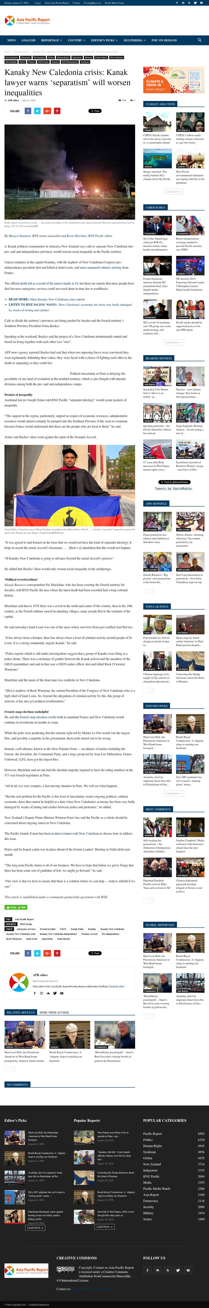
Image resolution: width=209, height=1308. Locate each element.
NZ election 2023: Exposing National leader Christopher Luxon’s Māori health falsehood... (190, 284)
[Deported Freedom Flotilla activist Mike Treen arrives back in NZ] (157, 867)
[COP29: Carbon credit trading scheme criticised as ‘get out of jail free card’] (190, 122)
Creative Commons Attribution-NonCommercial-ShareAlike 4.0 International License (94, 1276)
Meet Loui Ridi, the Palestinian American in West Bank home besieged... (156, 742)
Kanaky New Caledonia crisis (20, 934)
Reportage (50, 40)
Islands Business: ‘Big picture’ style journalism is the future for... (156, 578)
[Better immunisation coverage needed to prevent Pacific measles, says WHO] (190, 225)
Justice (147, 1219)
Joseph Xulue (77, 929)
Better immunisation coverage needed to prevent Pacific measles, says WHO (189, 244)
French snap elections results (38, 717)
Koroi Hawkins (77, 235)
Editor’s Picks (103, 40)
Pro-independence (110, 934)
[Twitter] (195, 2)
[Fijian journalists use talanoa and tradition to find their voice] (157, 521)
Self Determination (70, 61)
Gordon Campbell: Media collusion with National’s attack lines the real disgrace (190, 845)
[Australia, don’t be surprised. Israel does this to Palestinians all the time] (157, 764)
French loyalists (48, 929)
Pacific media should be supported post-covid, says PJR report (189, 326)
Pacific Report (101, 57)
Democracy (25, 57)
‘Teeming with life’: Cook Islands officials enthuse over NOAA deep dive (114, 1155)
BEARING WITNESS (159, 358)
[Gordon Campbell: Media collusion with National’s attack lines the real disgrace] (190, 827)
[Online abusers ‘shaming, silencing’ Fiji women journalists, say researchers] (190, 521)
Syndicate (85, 61)
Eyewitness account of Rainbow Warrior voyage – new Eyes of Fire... (189, 465)
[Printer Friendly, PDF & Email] (15, 907)
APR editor (13, 100)
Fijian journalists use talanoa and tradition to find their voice (156, 538)
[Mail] (183, 2)
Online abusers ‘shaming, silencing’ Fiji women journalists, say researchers (190, 540)
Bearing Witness (184, 457)
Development (39, 57)
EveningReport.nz (92, 2)
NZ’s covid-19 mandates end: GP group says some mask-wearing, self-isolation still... (157, 328)
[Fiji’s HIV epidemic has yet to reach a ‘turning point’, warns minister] (190, 764)
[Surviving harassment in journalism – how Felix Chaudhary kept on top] (190, 561)
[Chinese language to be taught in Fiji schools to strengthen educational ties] (157, 661)
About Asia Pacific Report (57, 2)
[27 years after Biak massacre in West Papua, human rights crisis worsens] (157, 449)
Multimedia (133, 40)
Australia (149, 835)
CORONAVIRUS (155, 207)
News (11, 40)
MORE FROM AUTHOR (54, 1012)
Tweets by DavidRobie (173, 488)
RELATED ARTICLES (21, 1012)
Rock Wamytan (14, 938)
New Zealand (11, 61)
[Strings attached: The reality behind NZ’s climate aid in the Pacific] (157, 158)
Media (147, 1182)
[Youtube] (201, 2)
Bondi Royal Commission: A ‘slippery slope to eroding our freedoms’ (65, 1056)
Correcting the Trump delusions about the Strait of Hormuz (190, 677)
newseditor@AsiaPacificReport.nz (94, 1289)
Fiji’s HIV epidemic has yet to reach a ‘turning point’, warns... (189, 780)
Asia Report (182, 130)
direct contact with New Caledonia (76, 833)
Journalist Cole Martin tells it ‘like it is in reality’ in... (155, 392)
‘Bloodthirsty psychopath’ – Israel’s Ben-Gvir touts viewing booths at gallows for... (156, 1001)
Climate (148, 130)
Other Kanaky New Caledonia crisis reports (47, 299)
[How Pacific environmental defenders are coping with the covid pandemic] (190, 158)
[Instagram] (43, 993)
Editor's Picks (183, 772)
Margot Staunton (20, 235)
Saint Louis (31, 938)
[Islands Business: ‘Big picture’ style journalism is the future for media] (157, 561)
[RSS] (189, 2)
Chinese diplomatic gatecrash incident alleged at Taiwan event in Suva (189, 886)
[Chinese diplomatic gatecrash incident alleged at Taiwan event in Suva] (190, 867)
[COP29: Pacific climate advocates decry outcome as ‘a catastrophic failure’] (157, 122)
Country (75, 40)
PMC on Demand (164, 40)
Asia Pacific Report (24, 919)
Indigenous (77, 57)
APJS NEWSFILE (156, 504)
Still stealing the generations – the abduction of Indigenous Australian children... (156, 845)
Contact (76, 2)
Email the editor (116, 986)
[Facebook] (177, 2)
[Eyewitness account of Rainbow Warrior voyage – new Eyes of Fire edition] (190, 449)
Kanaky (92, 929)
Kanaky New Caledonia (112, 929)
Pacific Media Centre (114, 2)
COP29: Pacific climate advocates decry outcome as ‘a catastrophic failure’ (157, 138)
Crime (147, 632)
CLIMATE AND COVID (160, 104)
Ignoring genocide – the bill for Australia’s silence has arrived (157, 429)
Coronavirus (150, 233)
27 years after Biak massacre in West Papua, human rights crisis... (156, 465)
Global (51, 57)
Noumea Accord (89, 934)
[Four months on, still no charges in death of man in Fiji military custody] (157, 624)
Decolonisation (12, 57)
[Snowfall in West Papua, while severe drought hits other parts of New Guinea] (84, 1217)
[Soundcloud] (49, 993)
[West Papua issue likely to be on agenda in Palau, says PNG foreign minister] (84, 1138)
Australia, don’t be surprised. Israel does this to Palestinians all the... (157, 780)
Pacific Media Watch (156, 1188)
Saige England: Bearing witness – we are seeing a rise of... (189, 429)
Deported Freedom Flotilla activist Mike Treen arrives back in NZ (156, 884)
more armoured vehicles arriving (100, 267)
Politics (31, 61)
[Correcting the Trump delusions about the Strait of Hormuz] (190, 661)
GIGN (63, 929)
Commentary (101, 1046)
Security (55, 61)
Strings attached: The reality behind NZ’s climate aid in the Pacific (156, 175)
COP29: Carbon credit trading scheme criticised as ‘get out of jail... (190, 138)
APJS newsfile (151, 529)
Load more (172, 191)
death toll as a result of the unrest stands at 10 (49, 283)
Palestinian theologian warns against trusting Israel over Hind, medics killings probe (45, 1215)
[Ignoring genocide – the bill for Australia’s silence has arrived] (157, 413)
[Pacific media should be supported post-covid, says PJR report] (190, 309)
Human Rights (63, 57)
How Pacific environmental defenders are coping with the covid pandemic (190, 177)
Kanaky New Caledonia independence (58, 934)
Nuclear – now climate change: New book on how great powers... (188, 392)
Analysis (28, 40)
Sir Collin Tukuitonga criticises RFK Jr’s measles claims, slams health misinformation (155, 244)
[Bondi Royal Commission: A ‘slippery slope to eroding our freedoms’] (69, 1035)
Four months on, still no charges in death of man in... (156, 641)
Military (88, 57)
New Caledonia (116, 57)
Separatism (47, 938)
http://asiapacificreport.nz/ (45, 980)
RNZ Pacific (43, 61)
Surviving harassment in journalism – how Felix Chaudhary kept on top (189, 578)
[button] (200, 40)
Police (22, 61)
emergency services (26, 929)
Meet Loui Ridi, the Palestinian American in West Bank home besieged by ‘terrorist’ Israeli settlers (24, 1056)
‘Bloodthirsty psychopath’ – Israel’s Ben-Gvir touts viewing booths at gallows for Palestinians (114, 1056)
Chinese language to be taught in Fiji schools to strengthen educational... (156, 677)
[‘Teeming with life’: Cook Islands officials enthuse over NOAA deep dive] (84, 1157)
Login (38, 2)
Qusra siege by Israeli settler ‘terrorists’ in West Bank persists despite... (189, 641)
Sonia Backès (63, 938)
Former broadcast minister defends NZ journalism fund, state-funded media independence (155, 286)
